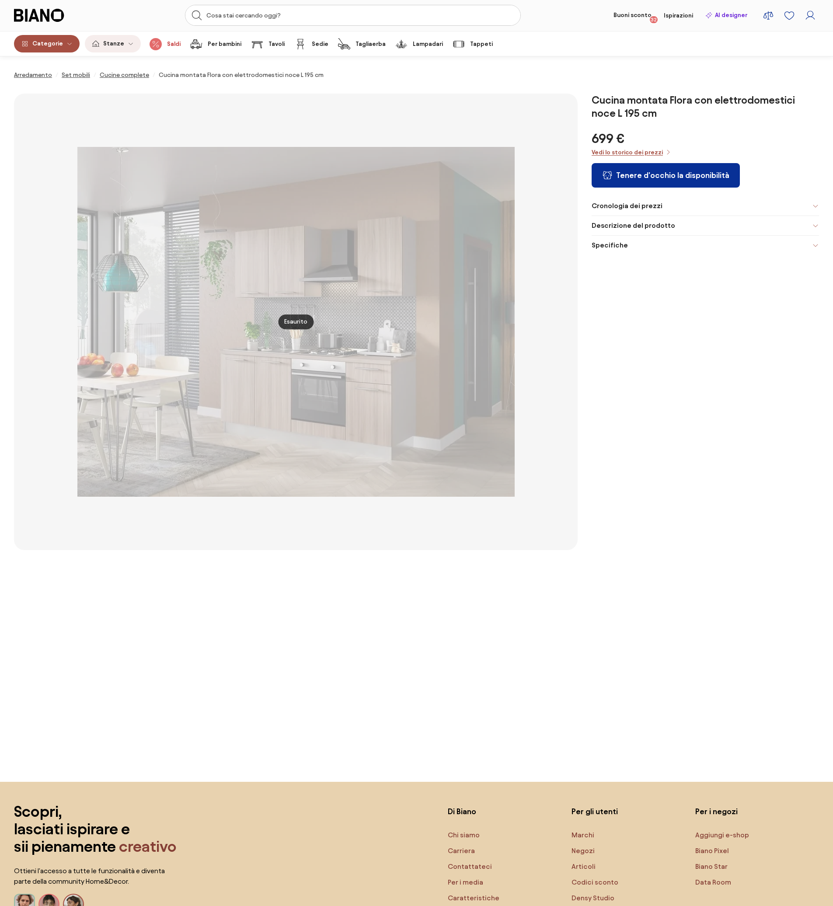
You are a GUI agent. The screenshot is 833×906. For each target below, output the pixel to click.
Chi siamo (464, 835)
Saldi (174, 44)
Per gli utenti (595, 811)
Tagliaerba (371, 44)
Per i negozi (716, 811)
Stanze (113, 43)
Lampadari (428, 44)
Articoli (584, 866)
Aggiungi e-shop (722, 835)
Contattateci (470, 866)
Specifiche (610, 245)
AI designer (731, 15)
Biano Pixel (712, 850)
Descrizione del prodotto (633, 225)
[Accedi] (810, 15)
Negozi (583, 850)
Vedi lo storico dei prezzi (627, 152)
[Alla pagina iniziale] (56, 15)
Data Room (713, 882)
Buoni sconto (635, 17)
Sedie (320, 44)
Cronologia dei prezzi (627, 205)
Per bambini (224, 44)
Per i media (465, 882)
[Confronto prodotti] (768, 15)
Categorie (47, 43)
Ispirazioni (678, 15)
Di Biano (462, 811)
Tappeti (481, 44)
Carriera (461, 850)
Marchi (583, 835)
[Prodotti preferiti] (789, 15)
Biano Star (711, 866)
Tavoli (276, 44)
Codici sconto (595, 882)
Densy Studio (593, 898)
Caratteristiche (473, 898)
